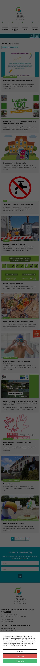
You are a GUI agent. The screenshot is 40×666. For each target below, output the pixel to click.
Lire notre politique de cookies (17, 645)
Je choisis (20, 651)
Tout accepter (20, 661)
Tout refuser (20, 656)
